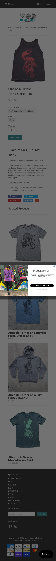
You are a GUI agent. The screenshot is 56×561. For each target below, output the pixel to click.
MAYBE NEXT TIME (42, 289)
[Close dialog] (54, 266)
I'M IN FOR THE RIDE (42, 285)
